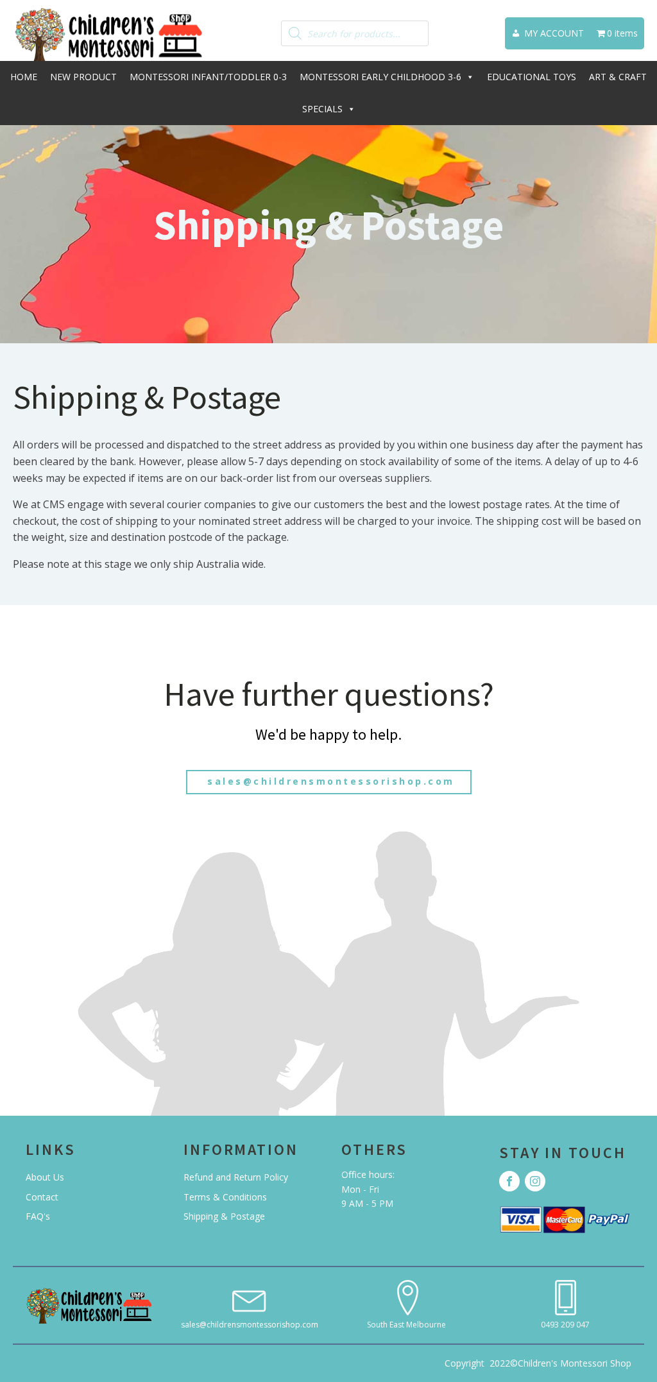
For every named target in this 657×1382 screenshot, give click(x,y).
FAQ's (38, 1216)
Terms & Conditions (225, 1197)
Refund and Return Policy (235, 1177)
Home (23, 77)
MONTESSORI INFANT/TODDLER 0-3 (208, 77)
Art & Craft (618, 77)
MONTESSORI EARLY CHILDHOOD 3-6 (380, 77)
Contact (42, 1197)
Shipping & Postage (224, 1216)
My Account (554, 33)
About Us (45, 1177)
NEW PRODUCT (83, 77)
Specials (322, 109)
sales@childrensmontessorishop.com (329, 781)
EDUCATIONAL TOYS (531, 77)
